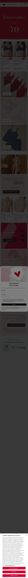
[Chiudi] (25, 535)
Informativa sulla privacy (9, 565)
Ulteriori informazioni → (14, 568)
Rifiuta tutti (14, 571)
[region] (14, 555)
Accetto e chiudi (14, 575)
